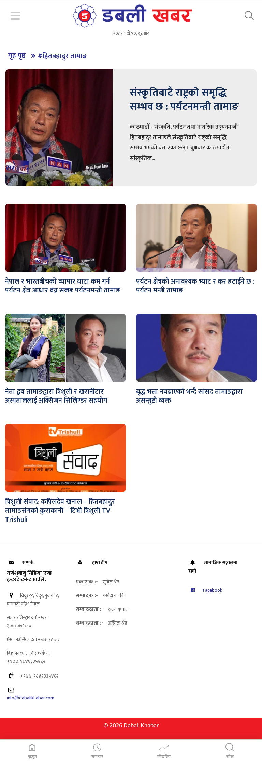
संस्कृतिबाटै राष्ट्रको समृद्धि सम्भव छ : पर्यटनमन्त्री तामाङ (184, 99)
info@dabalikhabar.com (30, 698)
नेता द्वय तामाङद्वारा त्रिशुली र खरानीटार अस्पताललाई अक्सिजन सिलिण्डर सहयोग (56, 396)
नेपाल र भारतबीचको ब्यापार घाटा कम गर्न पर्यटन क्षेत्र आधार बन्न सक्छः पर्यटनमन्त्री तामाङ (62, 286)
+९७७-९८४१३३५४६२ (39, 676)
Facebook (212, 590)
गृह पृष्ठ (17, 56)
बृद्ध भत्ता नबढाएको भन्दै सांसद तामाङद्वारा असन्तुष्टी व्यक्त (189, 396)
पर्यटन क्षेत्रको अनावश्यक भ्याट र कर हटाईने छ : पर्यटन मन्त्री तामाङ (195, 286)
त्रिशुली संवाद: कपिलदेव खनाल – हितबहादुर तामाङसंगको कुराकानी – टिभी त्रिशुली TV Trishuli (60, 510)
